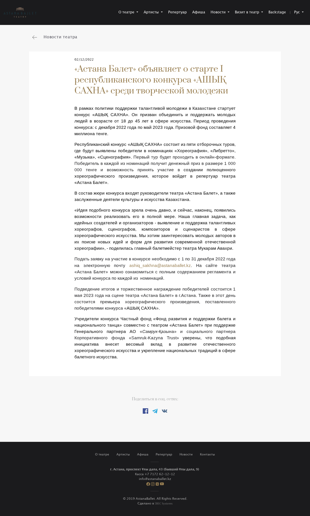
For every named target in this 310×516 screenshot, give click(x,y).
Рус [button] (297, 12)
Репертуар (177, 12)
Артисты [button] (152, 12)
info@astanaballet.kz (155, 478)
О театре (102, 454)
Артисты (123, 454)
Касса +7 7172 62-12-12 (155, 474)
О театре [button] (126, 12)
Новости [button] (219, 12)
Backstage (277, 12)
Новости (186, 454)
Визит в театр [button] (247, 12)
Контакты (207, 454)
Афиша (198, 12)
